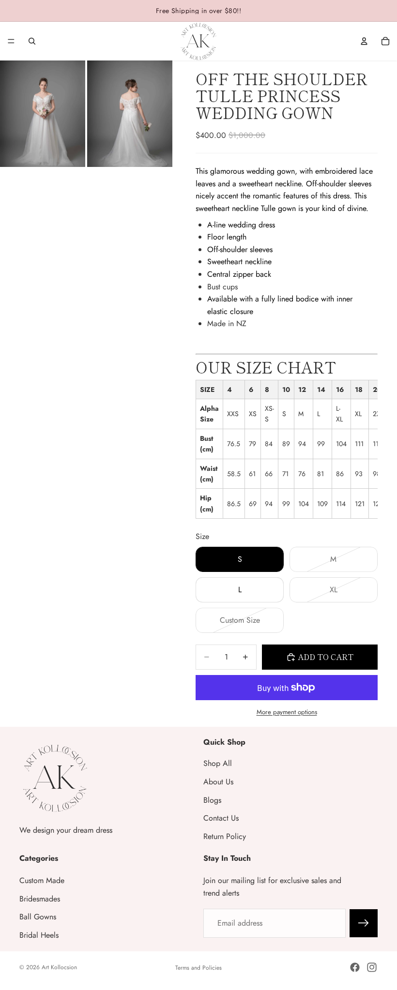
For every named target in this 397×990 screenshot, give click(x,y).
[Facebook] (355, 967)
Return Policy (224, 836)
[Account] (364, 41)
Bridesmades (39, 898)
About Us (218, 781)
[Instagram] (372, 967)
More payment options (287, 712)
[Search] (32, 41)
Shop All (217, 763)
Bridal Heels (39, 935)
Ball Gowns (37, 916)
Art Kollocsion (59, 967)
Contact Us (221, 818)
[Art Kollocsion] (198, 41)
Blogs (212, 800)
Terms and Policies (198, 967)
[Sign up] (364, 923)
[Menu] (11, 41)
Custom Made (41, 880)
